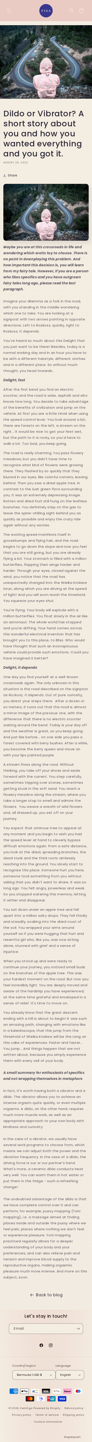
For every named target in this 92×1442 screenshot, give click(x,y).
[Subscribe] (78, 1328)
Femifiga (26, 1408)
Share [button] (12, 175)
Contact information (48, 1422)
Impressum (72, 1437)
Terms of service (47, 1415)
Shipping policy (73, 1415)
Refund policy (74, 1408)
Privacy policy (21, 1415)
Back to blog (49, 1295)
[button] (9, 11)
